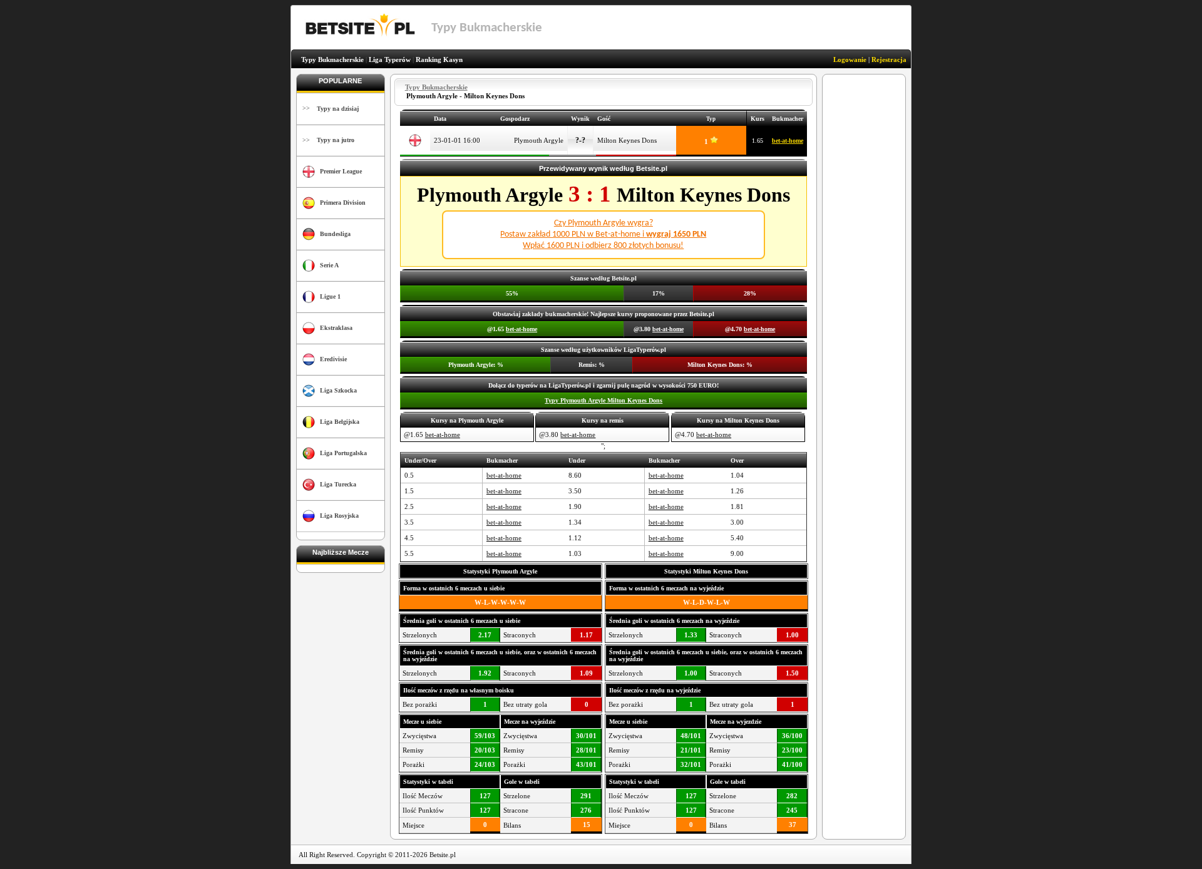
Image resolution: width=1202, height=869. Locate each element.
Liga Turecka (338, 484)
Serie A (329, 265)
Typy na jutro (335, 139)
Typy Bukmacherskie (332, 59)
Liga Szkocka (338, 390)
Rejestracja (889, 59)
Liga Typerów (390, 59)
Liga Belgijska (339, 421)
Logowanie (849, 59)
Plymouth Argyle (538, 140)
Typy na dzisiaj (338, 108)
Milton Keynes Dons (627, 140)
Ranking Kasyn (439, 59)
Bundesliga (335, 233)
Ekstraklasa (336, 327)
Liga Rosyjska (339, 515)
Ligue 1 (330, 296)
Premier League (341, 171)
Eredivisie (333, 359)
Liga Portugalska (343, 453)
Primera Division (343, 202)
